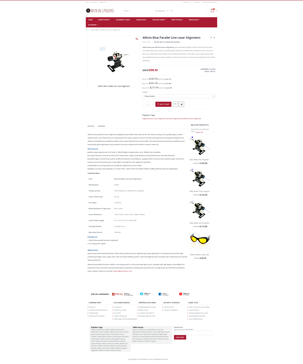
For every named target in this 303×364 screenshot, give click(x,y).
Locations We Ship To (146, 313)
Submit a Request (120, 316)
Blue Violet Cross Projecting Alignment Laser (207, 191)
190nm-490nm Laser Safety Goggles (204, 255)
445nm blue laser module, (100, 332)
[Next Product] (214, 37)
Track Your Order (120, 310)
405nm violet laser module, (101, 330)
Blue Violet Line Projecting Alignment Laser (206, 223)
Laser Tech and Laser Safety (199, 307)
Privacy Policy (169, 307)
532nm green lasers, (118, 339)
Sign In (197, 2)
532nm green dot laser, (121, 336)
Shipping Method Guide (147, 307)
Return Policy (143, 310)
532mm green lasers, (105, 336)
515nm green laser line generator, (110, 333)
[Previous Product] (211, 37)
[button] (137, 40)
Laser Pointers (194, 310)
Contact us (118, 307)
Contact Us (187, 2)
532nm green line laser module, (102, 341)
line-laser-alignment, (173, 118)
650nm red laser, (104, 346)
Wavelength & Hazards (197, 316)
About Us (92, 307)
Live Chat (117, 313)
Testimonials (93, 313)
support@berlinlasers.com (122, 271)
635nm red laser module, (111, 343)
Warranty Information (97, 316)
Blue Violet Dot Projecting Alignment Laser (206, 159)
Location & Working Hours (98, 310)
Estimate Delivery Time (147, 316)
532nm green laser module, (101, 339)
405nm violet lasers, (118, 330)
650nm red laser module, (106, 348)
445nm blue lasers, (117, 332)
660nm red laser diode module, (110, 350)
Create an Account (210, 2)
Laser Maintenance (196, 319)
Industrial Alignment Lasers (198, 313)
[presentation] (93, 126)
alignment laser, (148, 118)
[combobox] (147, 10)
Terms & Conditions (171, 310)
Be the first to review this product (167, 42)
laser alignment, (160, 118)
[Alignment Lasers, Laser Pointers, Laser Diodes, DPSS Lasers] (100, 10)
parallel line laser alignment (191, 118)
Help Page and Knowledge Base (125, 319)
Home (87, 30)
